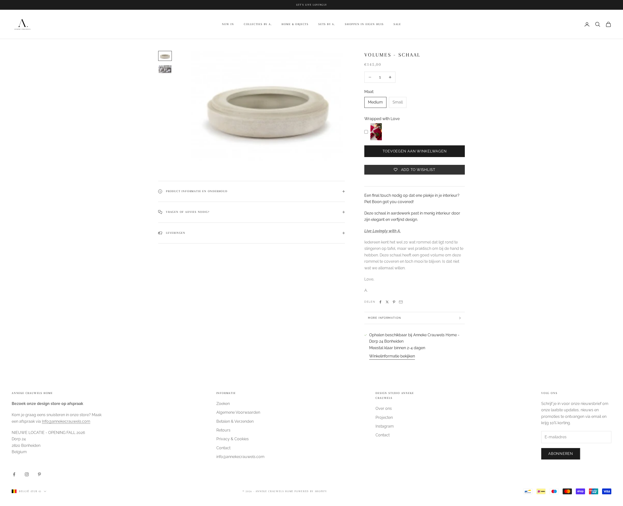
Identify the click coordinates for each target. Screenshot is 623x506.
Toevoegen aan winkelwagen (415, 151)
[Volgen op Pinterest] (39, 474)
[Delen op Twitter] (387, 302)
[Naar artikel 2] (165, 69)
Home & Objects (295, 24)
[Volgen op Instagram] (26, 474)
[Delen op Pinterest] (394, 302)
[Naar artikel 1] (165, 56)
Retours (223, 430)
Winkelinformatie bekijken (392, 356)
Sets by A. (326, 24)
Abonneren (560, 453)
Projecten (384, 417)
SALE (397, 24)
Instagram (385, 426)
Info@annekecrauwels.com (66, 421)
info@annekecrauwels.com (240, 456)
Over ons (384, 408)
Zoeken (223, 403)
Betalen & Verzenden (235, 421)
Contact (223, 448)
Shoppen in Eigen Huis (364, 24)
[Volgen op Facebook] (14, 474)
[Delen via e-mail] (401, 302)
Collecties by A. (258, 24)
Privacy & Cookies (232, 439)
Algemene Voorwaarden (238, 412)
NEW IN (228, 24)
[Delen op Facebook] (380, 302)
